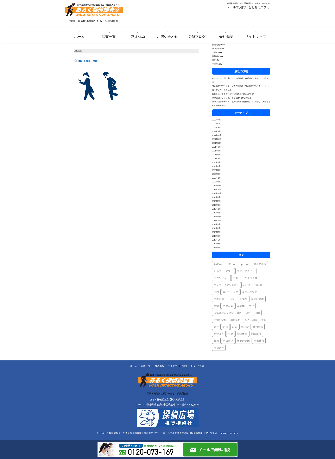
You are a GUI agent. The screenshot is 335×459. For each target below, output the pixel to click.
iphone (245, 264)
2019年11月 (217, 189)
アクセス (172, 366)
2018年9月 (216, 224)
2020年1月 (216, 182)
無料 (248, 312)
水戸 (251, 305)
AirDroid (219, 264)
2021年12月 (217, 135)
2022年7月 (216, 120)
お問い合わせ (167, 37)
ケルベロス (251, 277)
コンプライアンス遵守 (226, 284)
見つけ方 (219, 333)
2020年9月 (216, 162)
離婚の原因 (243, 340)
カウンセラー (221, 277)
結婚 (225, 326)
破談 (263, 319)
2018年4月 (216, 244)
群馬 (234, 326)
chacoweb (233, 433)
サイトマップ (255, 37)
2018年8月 (216, 228)
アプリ (229, 270)
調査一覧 (109, 37)
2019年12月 (217, 186)
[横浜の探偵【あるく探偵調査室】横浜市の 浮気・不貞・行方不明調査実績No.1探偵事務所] (94, 13)
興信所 (245, 326)
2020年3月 (216, 174)
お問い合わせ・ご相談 (193, 366)
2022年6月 (216, 124)
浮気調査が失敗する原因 (228, 312)
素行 (216, 326)
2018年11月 (217, 220)
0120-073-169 (264, 3)
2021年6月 (216, 158)
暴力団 (241, 305)
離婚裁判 (259, 340)
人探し (215, 52)
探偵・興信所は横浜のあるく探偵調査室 (167, 393)
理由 (257, 312)
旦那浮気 (228, 305)
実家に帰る (220, 298)
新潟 (216, 305)
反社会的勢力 (249, 291)
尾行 (233, 298)
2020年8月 (216, 166)
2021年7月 (216, 155)
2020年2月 (216, 178)
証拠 (230, 333)
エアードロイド (246, 270)
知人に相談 (251, 319)
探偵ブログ (196, 37)
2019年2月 (216, 209)
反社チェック (230, 291)
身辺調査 (228, 340)
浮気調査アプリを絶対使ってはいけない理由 (231, 98)
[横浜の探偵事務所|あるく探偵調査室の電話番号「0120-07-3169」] (139, 455)
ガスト (237, 277)
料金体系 (138, 37)
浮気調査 (216, 48)
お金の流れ (260, 264)
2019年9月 (216, 197)
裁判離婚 (258, 326)
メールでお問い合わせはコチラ (248, 7)
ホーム (79, 37)
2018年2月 (216, 248)
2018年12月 (217, 217)
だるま (217, 270)
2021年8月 (216, 151)
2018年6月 (216, 236)
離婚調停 (219, 347)
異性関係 (236, 319)
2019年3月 (216, 205)
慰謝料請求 (257, 298)
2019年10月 (217, 193)
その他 (215, 64)
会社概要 (226, 37)
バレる (247, 284)
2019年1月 (216, 213)
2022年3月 (216, 127)
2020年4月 (216, 170)
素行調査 (216, 56)
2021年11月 (217, 139)
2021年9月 (216, 147)
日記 (214, 60)
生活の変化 (220, 319)
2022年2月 (216, 131)
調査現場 (256, 333)
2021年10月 (217, 143)
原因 (216, 291)
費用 (216, 340)
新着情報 (216, 45)
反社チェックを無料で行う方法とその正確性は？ (233, 94)
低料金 (258, 284)
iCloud (232, 264)
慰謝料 (243, 298)
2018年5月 (216, 240)
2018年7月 (216, 232)
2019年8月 (216, 201)
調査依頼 (242, 333)
